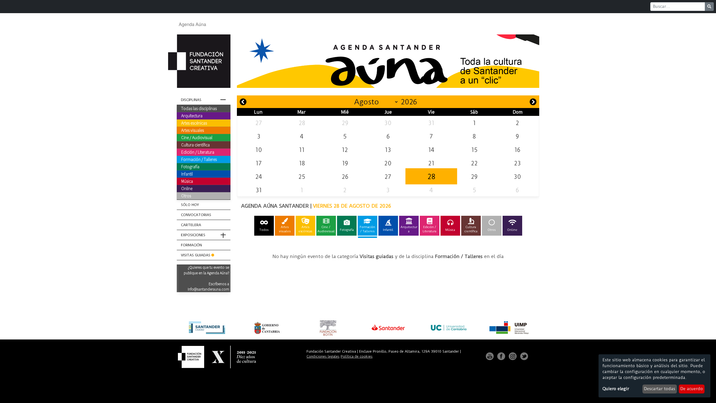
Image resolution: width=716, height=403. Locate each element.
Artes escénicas (194, 123)
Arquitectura (191, 115)
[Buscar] (709, 6)
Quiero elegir (615, 388)
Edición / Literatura (197, 152)
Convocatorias (196, 215)
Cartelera (191, 225)
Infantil (187, 174)
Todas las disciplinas (199, 108)
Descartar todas (659, 388)
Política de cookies (357, 356)
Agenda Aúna (192, 24)
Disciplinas (191, 100)
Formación (191, 245)
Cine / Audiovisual (196, 137)
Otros (186, 195)
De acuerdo (691, 388)
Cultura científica (195, 144)
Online (186, 188)
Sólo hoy (190, 205)
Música (187, 181)
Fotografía (190, 166)
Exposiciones (193, 235)
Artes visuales (192, 130)
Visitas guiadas (195, 255)
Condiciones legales (323, 356)
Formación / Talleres (199, 159)
